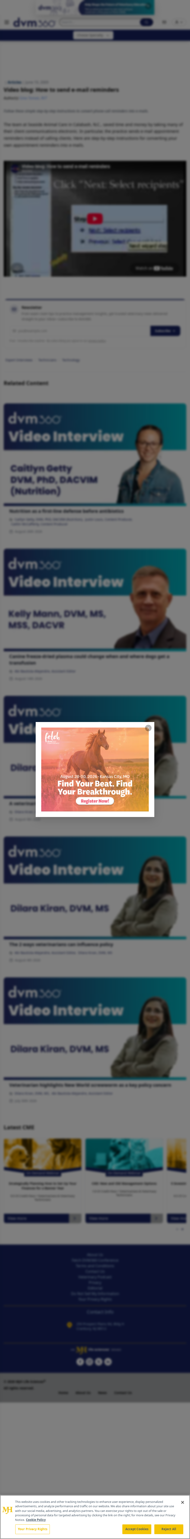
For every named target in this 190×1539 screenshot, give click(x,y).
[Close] (182, 1502)
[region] (95, 1517)
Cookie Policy (36, 1520)
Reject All (169, 1529)
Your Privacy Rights (32, 1529)
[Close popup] (148, 728)
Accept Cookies (137, 1529)
